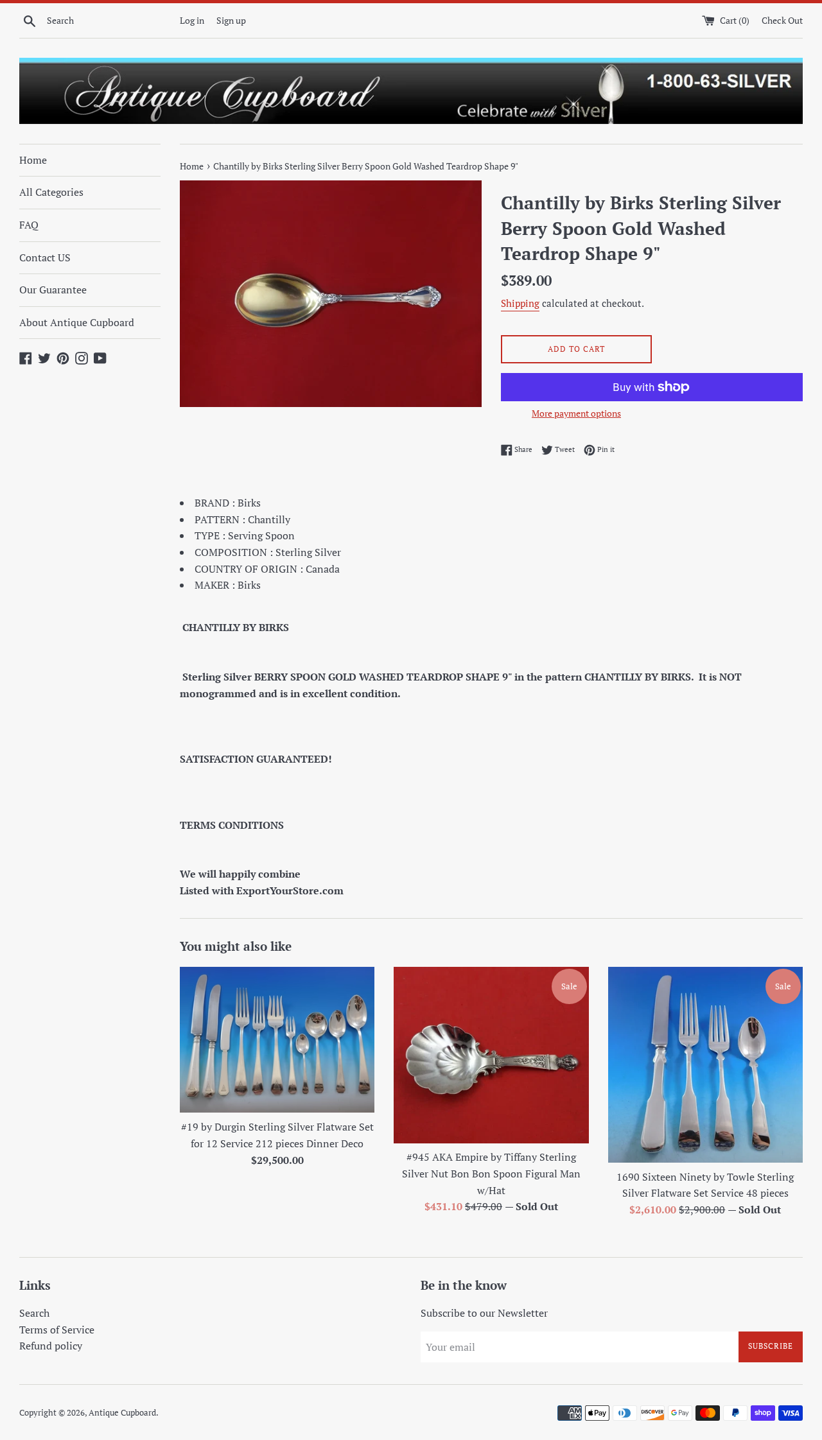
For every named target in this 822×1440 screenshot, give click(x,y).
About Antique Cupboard (76, 322)
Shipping (520, 303)
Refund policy (50, 1346)
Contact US (45, 257)
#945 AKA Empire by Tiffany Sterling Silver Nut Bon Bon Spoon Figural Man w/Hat (491, 1173)
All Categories (51, 192)
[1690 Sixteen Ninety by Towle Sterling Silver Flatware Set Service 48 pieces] (705, 1065)
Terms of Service (56, 1330)
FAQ (29, 225)
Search (34, 1313)
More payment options (576, 413)
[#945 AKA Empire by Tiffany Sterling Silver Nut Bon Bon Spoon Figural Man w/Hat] (491, 1055)
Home (33, 160)
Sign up (231, 20)
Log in (192, 20)
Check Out (782, 20)
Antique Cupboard (122, 1412)
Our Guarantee (53, 289)
